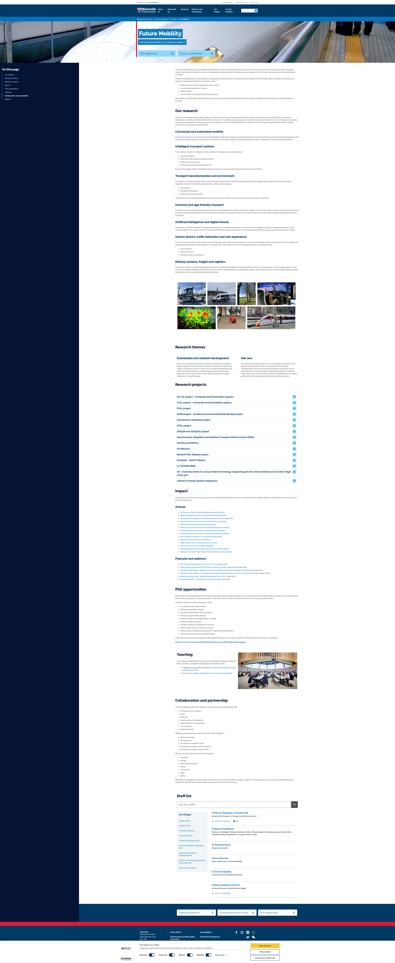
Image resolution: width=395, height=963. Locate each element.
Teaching (8, 92)
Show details (220, 955)
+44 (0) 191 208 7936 (222, 821)
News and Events (241, 2)
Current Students (227, 2)
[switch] (172, 955)
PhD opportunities (148, 53)
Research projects (11, 82)
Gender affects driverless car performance (195, 539)
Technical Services (186, 835)
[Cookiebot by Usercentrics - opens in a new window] (126, 959)
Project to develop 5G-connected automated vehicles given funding (204, 527)
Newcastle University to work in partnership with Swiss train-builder (204, 533)
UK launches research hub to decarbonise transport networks (202, 512)
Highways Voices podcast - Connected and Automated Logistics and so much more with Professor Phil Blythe (220, 573)
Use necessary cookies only (265, 958)
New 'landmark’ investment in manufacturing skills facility (201, 536)
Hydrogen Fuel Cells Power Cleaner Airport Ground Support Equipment (206, 552)
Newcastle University (145, 19)
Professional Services (187, 830)
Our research (9, 75)
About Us (160, 10)
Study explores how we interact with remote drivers (198, 542)
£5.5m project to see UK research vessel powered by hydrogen (203, 530)
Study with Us (172, 10)
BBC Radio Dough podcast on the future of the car (198, 564)
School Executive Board (188, 868)
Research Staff (184, 825)
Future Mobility (184, 19)
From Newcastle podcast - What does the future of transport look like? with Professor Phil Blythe (215, 570)
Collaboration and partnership (16, 96)
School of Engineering (148, 2)
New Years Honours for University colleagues (196, 545)
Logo (146, 11)
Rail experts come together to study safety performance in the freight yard (206, 518)
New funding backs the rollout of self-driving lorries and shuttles (203, 521)
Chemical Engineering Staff (189, 840)
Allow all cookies (265, 946)
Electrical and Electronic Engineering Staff (188, 854)
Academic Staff (184, 821)
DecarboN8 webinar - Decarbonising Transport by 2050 (200, 579)
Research (184, 9)
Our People (217, 10)
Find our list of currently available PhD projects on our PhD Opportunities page (210, 642)
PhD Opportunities (269, 912)
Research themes (11, 78)
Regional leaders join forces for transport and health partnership (203, 515)
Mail (237, 821)
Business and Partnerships (197, 10)
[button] (294, 397)
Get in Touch (254, 2)
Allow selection (265, 952)
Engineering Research (189, 912)
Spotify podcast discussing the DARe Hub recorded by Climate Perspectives (208, 567)
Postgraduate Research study (234, 912)
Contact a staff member (191, 53)
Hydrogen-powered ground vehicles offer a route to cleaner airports (204, 549)
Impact (7, 85)
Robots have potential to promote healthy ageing (198, 524)
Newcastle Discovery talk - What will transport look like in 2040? (203, 576)
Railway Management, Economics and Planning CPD (212, 673)
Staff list (8, 99)
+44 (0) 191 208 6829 (222, 893)
